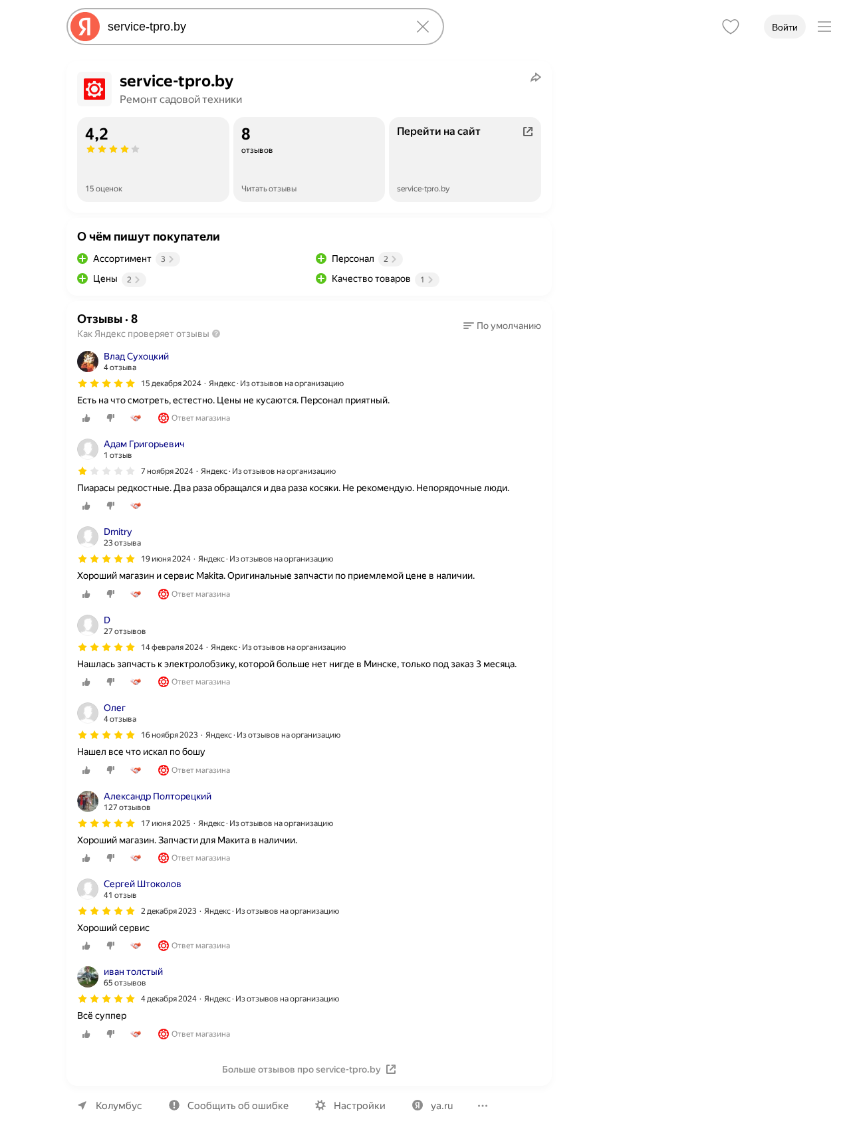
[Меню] (824, 26)
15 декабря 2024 (171, 383)
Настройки (360, 1106)
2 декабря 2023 (169, 911)
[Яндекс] (85, 26)
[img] (106, 383)
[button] (502, 326)
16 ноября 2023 (169, 735)
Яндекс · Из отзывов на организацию (276, 383)
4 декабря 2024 (169, 998)
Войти (785, 27)
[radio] (86, 418)
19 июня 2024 (166, 559)
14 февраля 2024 (172, 647)
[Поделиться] (536, 77)
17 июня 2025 (166, 823)
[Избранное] (730, 26)
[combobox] (253, 26)
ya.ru (442, 1106)
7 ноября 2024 (167, 471)
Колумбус (119, 1106)
